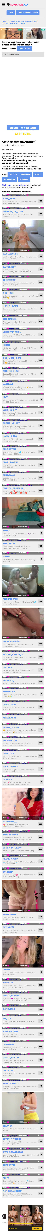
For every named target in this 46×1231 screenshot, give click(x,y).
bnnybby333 (9, 543)
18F (40, 201)
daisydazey (9, 267)
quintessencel (11, 766)
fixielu (6, 530)
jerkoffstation (12, 332)
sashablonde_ (11, 253)
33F (40, 386)
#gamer (25, 174)
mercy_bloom (11, 727)
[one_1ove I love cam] (23, 289)
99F (40, 282)
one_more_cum (12, 358)
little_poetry (11, 1057)
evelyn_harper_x (13, 654)
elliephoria (9, 691)
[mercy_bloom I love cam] (23, 724)
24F (40, 478)
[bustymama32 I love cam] (23, 1080)
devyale (7, 779)
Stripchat (15, 23)
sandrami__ (10, 821)
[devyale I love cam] (23, 776)
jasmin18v (8, 1044)
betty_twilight (12, 1139)
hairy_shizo (10, 436)
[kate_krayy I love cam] (23, 195)
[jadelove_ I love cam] (23, 381)
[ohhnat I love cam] (23, 553)
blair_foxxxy (10, 462)
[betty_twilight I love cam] (23, 1135)
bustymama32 (11, 1083)
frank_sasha (10, 858)
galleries (22, 185)
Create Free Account (28, 12)
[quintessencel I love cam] (23, 763)
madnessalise (10, 834)
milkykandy (9, 717)
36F (40, 601)
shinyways (9, 475)
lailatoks (8, 753)
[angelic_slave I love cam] (23, 368)
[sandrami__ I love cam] (23, 804)
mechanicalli (10, 599)
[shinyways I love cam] (23, 472)
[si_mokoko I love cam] (23, 276)
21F (40, 334)
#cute (13, 174)
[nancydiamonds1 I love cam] (23, 1188)
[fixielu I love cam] (23, 513)
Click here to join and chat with (23, 128)
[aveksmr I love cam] (23, 979)
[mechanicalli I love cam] (23, 581)
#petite (24, 179)
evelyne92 (8, 927)
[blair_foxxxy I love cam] (23, 459)
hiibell (6, 345)
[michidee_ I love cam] (23, 677)
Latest (6, 23)
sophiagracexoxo (13, 1152)
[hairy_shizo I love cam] (23, 433)
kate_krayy (10, 198)
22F (40, 452)
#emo (38, 174)
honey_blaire (10, 306)
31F (40, 1086)
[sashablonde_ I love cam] (23, 236)
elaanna (7, 1126)
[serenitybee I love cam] (23, 446)
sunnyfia (8, 872)
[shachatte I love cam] (23, 1161)
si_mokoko (9, 280)
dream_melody (11, 423)
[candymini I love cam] (23, 1005)
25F (40, 464)
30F (40, 682)
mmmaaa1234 (10, 740)
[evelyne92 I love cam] (23, 924)
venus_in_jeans (12, 847)
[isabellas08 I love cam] (23, 701)
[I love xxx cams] (19, 4)
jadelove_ (9, 384)
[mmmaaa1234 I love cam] (23, 737)
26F (40, 360)
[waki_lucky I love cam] (23, 407)
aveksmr (8, 982)
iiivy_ (6, 397)
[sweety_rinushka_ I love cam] (23, 485)
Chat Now (24, 48)
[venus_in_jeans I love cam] (23, 844)
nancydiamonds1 (12, 1191)
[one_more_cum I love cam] (23, 355)
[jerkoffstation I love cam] (23, 329)
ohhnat (7, 556)
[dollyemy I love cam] (23, 664)
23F (40, 644)
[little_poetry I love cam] (23, 1054)
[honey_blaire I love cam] (23, 302)
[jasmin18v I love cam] (23, 1041)
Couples (20, 21)
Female (12, 21)
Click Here (6, 185)
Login (10, 12)
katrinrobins (10, 1031)
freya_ (7, 1178)
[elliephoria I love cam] (23, 688)
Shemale (29, 21)
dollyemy (8, 667)
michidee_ (8, 680)
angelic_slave (11, 371)
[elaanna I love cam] (23, 1108)
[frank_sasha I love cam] (23, 855)
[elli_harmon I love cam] (23, 315)
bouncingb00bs (12, 641)
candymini (9, 1009)
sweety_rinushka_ (14, 488)
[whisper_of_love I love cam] (23, 208)
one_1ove (8, 293)
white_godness (12, 995)
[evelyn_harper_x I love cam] (23, 651)
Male (36, 21)
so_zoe (7, 1018)
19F (40, 425)
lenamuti (8, 969)
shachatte (9, 1165)
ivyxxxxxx (9, 1070)
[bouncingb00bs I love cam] (23, 623)
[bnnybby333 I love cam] (23, 540)
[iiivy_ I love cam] (23, 394)
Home (5, 21)
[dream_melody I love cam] (23, 420)
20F (40, 321)
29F (40, 849)
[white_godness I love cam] (23, 992)
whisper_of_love (13, 211)
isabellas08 (9, 704)
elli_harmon (10, 319)
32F (40, 1180)
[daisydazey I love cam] (23, 263)
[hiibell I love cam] (23, 341)
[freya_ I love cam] (23, 1174)
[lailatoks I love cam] (23, 750)
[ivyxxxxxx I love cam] (23, 1067)
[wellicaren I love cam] (23, 896)
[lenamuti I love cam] (23, 952)
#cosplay (9, 179)
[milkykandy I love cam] (23, 714)
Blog (23, 23)
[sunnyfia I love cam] (23, 868)
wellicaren (9, 914)
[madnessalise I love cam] (23, 831)
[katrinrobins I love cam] (23, 1028)
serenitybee (9, 449)
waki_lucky (10, 410)
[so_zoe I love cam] (23, 1015)
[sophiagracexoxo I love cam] (23, 1148)
